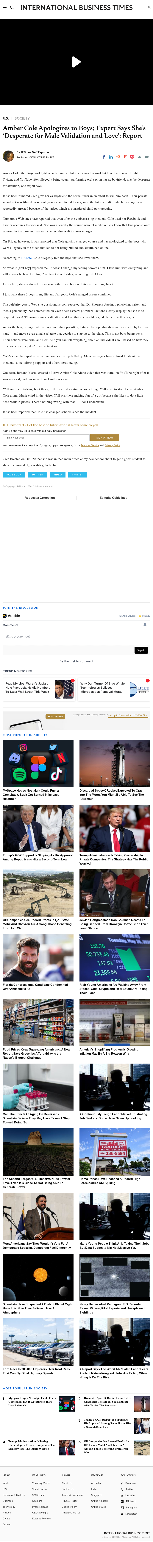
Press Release (40, 1506)
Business (8, 1500)
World (6, 1483)
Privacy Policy (112, 445)
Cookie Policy (69, 1506)
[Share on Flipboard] (125, 157)
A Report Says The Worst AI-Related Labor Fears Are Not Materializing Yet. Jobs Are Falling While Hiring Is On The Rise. (113, 1373)
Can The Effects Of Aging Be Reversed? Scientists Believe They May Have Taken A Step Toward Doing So (36, 1118)
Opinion (7, 1524)
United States (98, 1506)
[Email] (139, 157)
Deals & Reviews (41, 1518)
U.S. (5, 1489)
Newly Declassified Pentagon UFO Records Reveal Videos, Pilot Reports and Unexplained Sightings (112, 1308)
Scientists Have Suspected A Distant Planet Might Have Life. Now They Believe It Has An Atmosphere (38, 1308)
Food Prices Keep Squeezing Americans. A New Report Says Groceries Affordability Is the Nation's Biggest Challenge (36, 1053)
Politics (7, 1512)
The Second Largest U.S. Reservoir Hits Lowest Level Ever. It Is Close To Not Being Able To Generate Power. (36, 1183)
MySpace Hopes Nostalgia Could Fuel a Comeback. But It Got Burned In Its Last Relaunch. (31, 794)
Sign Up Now (55, 716)
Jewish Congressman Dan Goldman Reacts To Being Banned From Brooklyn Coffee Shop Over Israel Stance (113, 924)
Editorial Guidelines (113, 497)
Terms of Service (90, 445)
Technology (9, 1506)
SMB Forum (38, 1495)
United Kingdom (99, 1500)
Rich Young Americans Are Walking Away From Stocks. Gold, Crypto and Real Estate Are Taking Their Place (113, 989)
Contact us (68, 1489)
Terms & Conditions (72, 1495)
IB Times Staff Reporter (35, 152)
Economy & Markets (14, 1495)
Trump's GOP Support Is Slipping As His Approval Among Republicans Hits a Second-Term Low (107, 1423)
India (93, 1489)
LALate (26, 257)
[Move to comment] (146, 157)
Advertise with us (71, 1512)
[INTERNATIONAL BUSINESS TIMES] (76, 8)
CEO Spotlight (40, 1512)
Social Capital (39, 1489)
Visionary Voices (41, 1483)
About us (66, 1483)
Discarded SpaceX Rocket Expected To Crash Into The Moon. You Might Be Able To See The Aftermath (111, 794)
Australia (96, 1483)
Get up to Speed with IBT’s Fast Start (128, 715)
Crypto (6, 1518)
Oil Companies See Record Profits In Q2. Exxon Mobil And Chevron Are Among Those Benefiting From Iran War (37, 924)
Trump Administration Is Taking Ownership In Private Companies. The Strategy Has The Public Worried (113, 859)
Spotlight (37, 1500)
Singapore (96, 1495)
